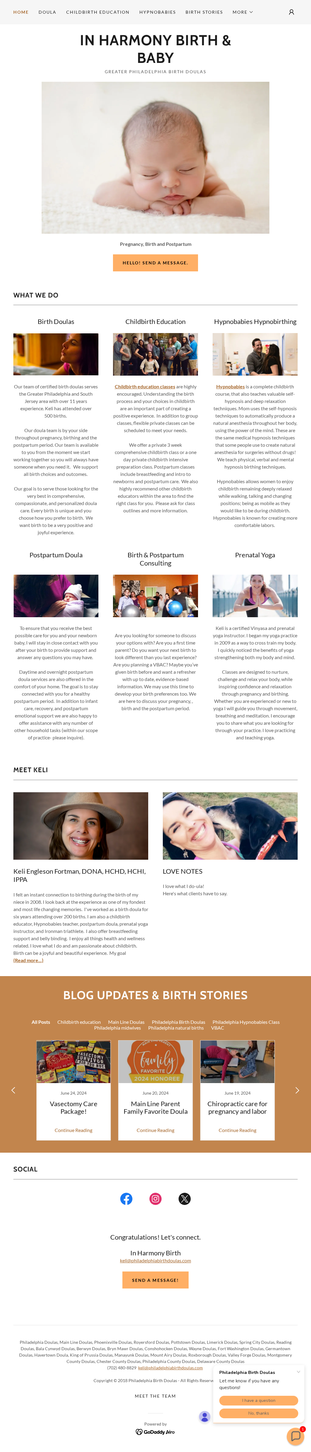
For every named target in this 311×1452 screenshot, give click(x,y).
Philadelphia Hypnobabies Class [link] (246, 1022)
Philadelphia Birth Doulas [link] (178, 1022)
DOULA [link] (47, 12)
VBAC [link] (217, 1028)
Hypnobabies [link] (157, 12)
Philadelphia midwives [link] (117, 1028)
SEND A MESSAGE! (155, 1280)
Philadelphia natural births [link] (176, 1028)
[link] (155, 61)
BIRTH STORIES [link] (204, 12)
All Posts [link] (41, 1022)
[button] (243, 12)
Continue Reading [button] (73, 1130)
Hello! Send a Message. (155, 262)
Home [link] (21, 12)
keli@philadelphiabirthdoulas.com (155, 1260)
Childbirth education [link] (79, 1022)
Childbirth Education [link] (98, 12)
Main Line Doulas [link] (126, 1022)
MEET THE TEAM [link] (155, 1396)
